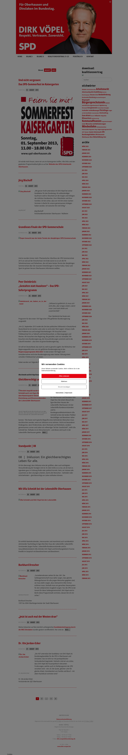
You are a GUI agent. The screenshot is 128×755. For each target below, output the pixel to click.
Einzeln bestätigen (64, 387)
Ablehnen (64, 381)
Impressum (68, 393)
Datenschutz (59, 393)
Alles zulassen (64, 376)
